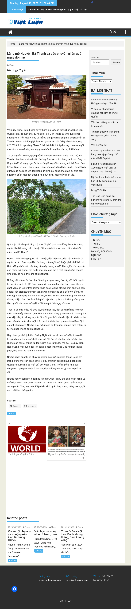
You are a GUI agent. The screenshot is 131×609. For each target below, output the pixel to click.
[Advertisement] (46, 488)
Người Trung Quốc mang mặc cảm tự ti (66, 456)
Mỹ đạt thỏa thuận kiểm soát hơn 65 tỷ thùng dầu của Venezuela (106, 181)
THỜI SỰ (11, 413)
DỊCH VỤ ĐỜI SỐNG (101, 251)
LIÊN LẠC (96, 259)
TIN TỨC (95, 240)
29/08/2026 (16, 527)
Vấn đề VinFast (99, 145)
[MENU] (127, 32)
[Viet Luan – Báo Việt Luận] (10, 32)
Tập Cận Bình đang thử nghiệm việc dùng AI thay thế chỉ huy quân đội (106, 200)
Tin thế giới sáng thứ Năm (21, 454)
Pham (12, 65)
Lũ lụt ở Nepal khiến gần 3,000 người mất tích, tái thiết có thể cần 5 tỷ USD (104, 167)
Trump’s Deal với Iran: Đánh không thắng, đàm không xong (105, 135)
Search (95, 57)
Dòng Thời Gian (99, 190)
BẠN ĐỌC (96, 255)
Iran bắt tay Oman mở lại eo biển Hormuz (49, 9)
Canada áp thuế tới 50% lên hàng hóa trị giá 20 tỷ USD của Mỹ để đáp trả (105, 154)
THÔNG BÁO (97, 247)
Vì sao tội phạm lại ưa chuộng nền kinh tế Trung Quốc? (104, 113)
